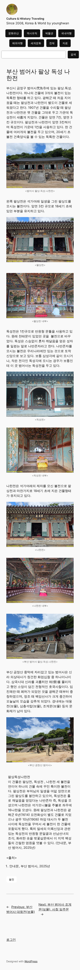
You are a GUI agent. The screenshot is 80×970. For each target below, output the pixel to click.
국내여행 (66, 33)
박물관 (49, 33)
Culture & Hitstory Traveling (25, 18)
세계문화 (36, 43)
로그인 (11, 940)
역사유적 (32, 33)
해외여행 (17, 43)
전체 (52, 43)
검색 (73, 54)
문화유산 (13, 33)
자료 (65, 43)
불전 (11, 879)
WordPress (30, 961)
